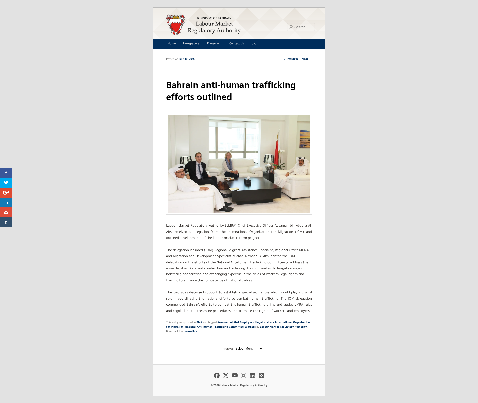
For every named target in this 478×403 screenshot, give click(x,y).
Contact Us (236, 44)
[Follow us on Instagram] (243, 379)
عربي (255, 44)
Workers (250, 327)
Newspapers (191, 44)
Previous (291, 59)
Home (172, 44)
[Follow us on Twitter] (226, 379)
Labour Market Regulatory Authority (283, 327)
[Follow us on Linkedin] (252, 379)
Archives (228, 349)
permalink (190, 331)
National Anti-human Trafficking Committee (214, 327)
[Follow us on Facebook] (217, 379)
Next (307, 59)
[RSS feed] (261, 379)
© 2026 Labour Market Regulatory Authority (239, 385)
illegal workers (264, 322)
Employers (247, 322)
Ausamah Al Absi (228, 322)
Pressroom (214, 44)
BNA (199, 322)
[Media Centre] (237, 24)
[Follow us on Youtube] (235, 379)
